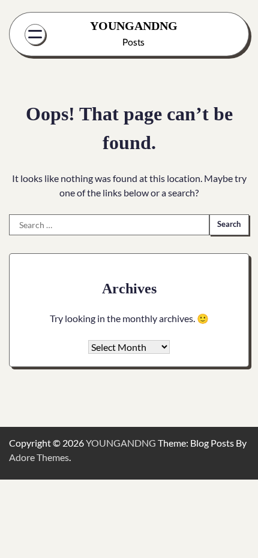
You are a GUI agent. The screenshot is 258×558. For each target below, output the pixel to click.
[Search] (227, 34)
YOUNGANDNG (134, 25)
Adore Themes (39, 457)
